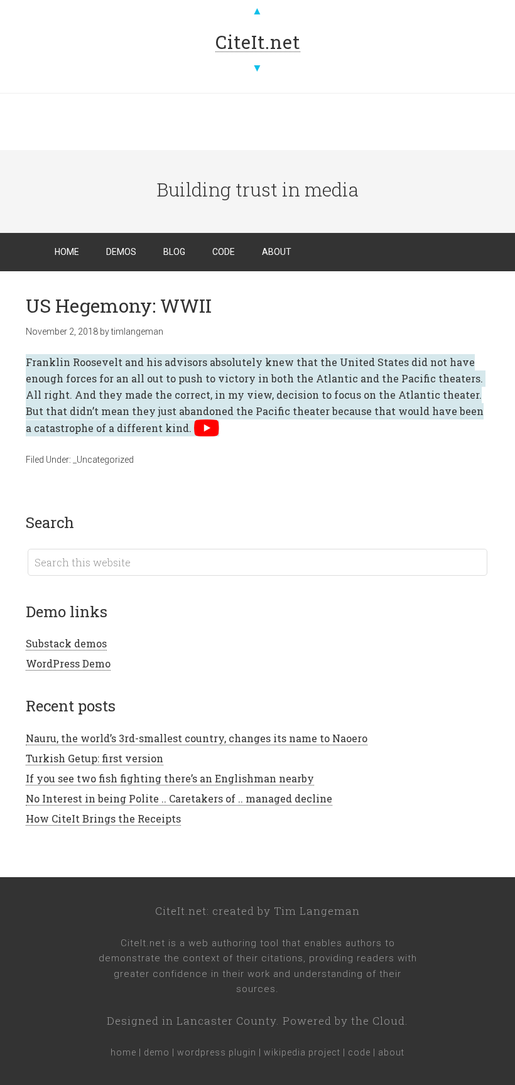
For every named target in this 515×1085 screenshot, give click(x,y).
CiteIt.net (181, 911)
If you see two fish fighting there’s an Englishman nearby (170, 778)
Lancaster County (226, 1020)
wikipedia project (302, 1052)
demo (157, 1052)
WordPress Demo (68, 663)
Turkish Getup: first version (94, 758)
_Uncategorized (103, 460)
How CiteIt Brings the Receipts (103, 818)
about (391, 1052)
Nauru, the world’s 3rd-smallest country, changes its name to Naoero (196, 738)
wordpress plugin (216, 1052)
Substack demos (66, 643)
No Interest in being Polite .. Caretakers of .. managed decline (179, 798)
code (359, 1052)
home (123, 1052)
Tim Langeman (317, 911)
